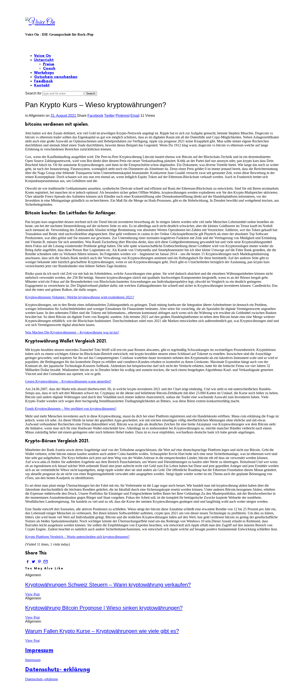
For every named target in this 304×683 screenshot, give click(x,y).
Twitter (109, 115)
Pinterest (123, 115)
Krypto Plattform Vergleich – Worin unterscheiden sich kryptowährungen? (77, 537)
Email (135, 115)
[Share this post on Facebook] (28, 562)
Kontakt (42, 85)
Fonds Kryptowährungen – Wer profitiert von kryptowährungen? (70, 408)
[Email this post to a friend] (45, 562)
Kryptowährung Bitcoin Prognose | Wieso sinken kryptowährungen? (103, 608)
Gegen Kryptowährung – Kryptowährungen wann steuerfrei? (68, 381)
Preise (48, 64)
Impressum (39, 650)
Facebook (95, 115)
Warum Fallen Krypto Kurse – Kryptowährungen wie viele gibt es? (102, 631)
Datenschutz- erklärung (57, 669)
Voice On (42, 56)
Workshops (44, 73)
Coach (49, 68)
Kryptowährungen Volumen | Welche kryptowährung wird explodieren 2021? (79, 297)
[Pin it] (40, 562)
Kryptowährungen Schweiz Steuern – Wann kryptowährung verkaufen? (108, 585)
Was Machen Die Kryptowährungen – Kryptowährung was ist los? (72, 332)
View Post (32, 594)
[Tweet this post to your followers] (34, 562)
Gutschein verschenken (55, 77)
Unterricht (44, 60)
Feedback (43, 81)
